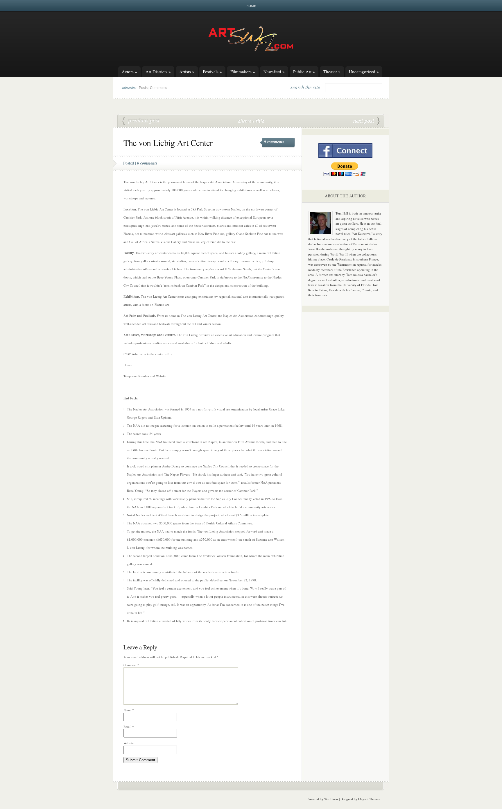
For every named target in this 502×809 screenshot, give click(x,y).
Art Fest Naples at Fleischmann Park (141, 121)
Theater (331, 71)
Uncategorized (364, 71)
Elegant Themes (369, 799)
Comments (158, 88)
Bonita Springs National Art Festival (366, 121)
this (258, 121)
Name (128, 710)
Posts (143, 88)
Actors (129, 71)
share (245, 121)
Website (128, 743)
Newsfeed (274, 71)
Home (251, 5)
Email (128, 726)
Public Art (304, 71)
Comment (131, 665)
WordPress (331, 799)
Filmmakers (242, 71)
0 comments (274, 142)
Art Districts (158, 71)
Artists (186, 71)
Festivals (212, 71)
